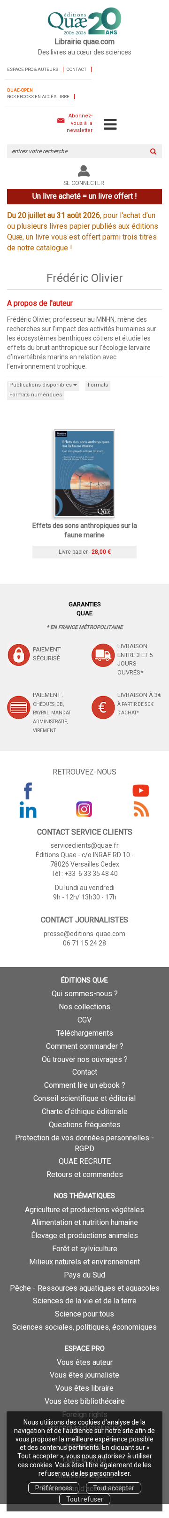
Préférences (53, 1488)
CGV (84, 1019)
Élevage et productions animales (84, 1235)
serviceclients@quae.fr (85, 845)
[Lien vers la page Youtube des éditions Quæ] (140, 790)
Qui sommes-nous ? (85, 993)
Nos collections (84, 1006)
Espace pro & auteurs (32, 69)
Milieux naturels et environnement (84, 1261)
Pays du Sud (84, 1274)
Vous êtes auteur (85, 1362)
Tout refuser (84, 1499)
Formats (98, 385)
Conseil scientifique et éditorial (84, 1098)
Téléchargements (84, 1033)
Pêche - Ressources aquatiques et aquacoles (85, 1288)
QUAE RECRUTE (85, 1161)
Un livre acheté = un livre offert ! (84, 196)
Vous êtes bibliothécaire (85, 1401)
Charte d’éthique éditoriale (85, 1111)
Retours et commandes (84, 1174)
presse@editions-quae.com (84, 933)
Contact (76, 69)
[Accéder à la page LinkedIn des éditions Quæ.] (28, 809)
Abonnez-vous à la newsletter (79, 123)
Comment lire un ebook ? (84, 1085)
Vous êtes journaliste (84, 1375)
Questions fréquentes (85, 1124)
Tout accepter (113, 1488)
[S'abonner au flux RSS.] (140, 809)
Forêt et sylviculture (84, 1248)
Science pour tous (84, 1313)
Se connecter (83, 183)
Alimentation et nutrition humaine (84, 1222)
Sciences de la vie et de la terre (85, 1300)
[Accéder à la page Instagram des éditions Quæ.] (84, 809)
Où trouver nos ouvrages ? (85, 1059)
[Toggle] (110, 124)
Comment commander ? (84, 1046)
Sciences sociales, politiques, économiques (84, 1327)
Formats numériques (35, 395)
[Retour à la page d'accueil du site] (84, 22)
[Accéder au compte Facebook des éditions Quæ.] (28, 790)
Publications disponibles (41, 385)
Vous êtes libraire (84, 1388)
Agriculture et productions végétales (84, 1209)
